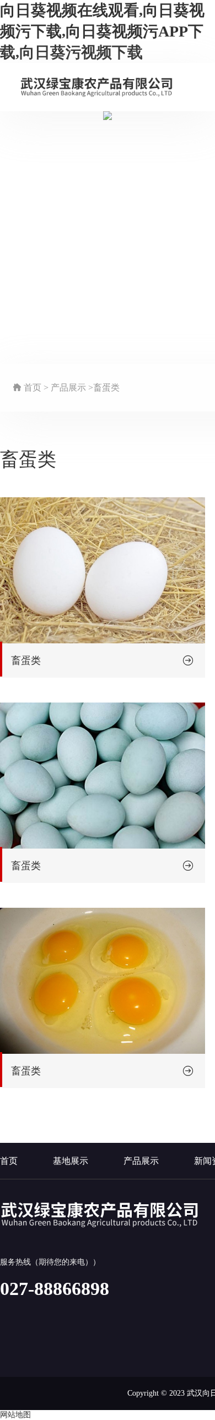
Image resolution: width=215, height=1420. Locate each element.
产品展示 (141, 1161)
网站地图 (15, 1415)
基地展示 (70, 1161)
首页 (9, 1161)
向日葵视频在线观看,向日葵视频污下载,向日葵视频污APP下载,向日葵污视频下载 (102, 31)
